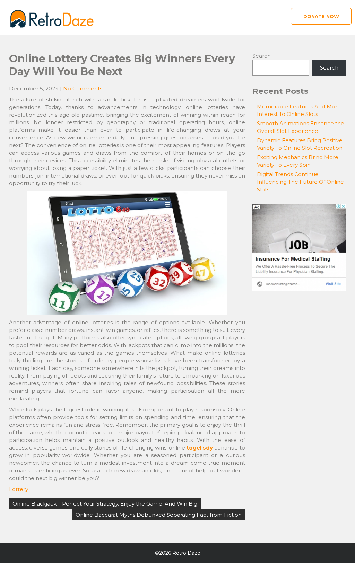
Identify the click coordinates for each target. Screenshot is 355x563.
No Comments (82, 88)
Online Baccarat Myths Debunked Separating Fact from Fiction (159, 514)
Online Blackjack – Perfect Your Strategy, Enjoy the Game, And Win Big (104, 503)
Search (261, 56)
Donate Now (321, 16)
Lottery (18, 489)
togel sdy (200, 447)
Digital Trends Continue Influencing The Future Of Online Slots (300, 182)
